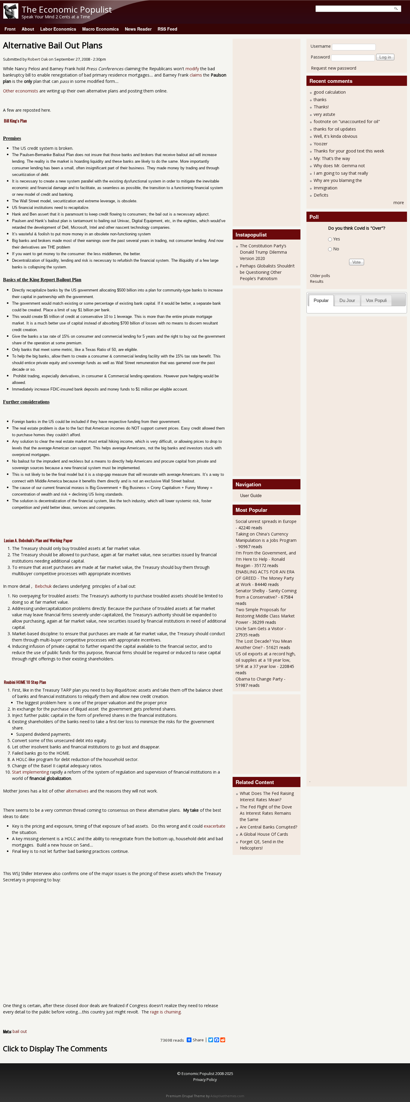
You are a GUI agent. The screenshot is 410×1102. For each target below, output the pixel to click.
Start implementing (30, 772)
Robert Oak (38, 59)
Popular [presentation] (321, 300)
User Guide (251, 495)
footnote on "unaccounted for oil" (347, 121)
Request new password (333, 68)
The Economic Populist (67, 9)
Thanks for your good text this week (349, 151)
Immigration (325, 188)
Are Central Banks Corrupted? (268, 827)
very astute (324, 114)
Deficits (321, 195)
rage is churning (165, 1012)
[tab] (321, 300)
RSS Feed (167, 29)
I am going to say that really (341, 173)
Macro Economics (100, 29)
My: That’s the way (332, 158)
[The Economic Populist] (10, 17)
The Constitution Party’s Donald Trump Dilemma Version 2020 (263, 252)
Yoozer (320, 143)
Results (317, 281)
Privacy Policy (205, 1079)
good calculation (330, 92)
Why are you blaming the (338, 180)
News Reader (138, 29)
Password (320, 57)
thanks (320, 99)
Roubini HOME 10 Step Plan (25, 682)
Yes (336, 239)
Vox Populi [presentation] (376, 300)
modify (192, 68)
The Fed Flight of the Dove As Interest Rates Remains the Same (266, 813)
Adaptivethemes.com (227, 1096)
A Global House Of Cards (264, 834)
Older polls (320, 275)
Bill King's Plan (15, 120)
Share (198, 1039)
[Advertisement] (260, 132)
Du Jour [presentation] (347, 300)
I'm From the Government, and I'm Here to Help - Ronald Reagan (266, 559)
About (28, 29)
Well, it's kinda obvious (335, 136)
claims (196, 75)
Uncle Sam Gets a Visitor (259, 628)
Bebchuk (43, 586)
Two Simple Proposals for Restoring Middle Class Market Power (265, 616)
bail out (20, 1031)
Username (321, 46)
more (398, 202)
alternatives (77, 791)
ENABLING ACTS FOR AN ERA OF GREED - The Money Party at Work (265, 578)
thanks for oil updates (335, 129)
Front (10, 29)
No (336, 249)
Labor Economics (58, 29)
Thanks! (321, 107)
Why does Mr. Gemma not (339, 165)
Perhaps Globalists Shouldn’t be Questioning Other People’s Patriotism (267, 272)
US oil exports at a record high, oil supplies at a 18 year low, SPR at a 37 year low (266, 660)
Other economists (20, 91)
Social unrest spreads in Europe (266, 521)
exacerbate (214, 826)
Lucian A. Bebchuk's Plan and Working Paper (38, 540)
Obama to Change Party (259, 679)
